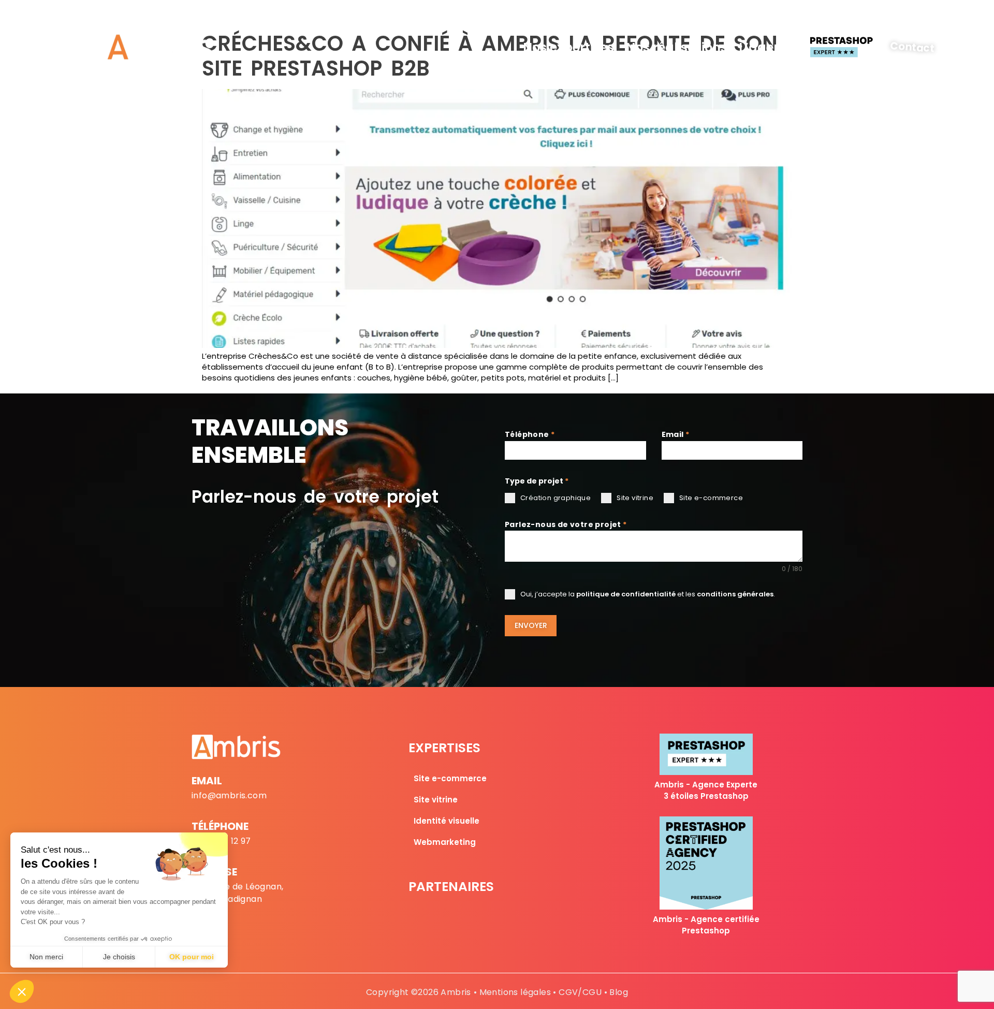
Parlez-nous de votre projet (566, 524)
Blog (618, 992)
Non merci (46, 957)
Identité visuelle (446, 820)
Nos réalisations (676, 47)
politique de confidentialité (626, 594)
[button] (21, 991)
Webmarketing (445, 842)
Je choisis (119, 957)
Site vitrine (436, 799)
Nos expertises (568, 47)
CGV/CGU (580, 992)
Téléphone (529, 434)
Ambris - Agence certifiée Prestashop (706, 925)
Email (676, 434)
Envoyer (531, 625)
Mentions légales (515, 992)
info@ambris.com (229, 795)
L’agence (768, 47)
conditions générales (735, 594)
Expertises (444, 748)
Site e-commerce (450, 778)
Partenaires (451, 887)
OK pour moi (191, 957)
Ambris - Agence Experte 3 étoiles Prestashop (705, 790)
